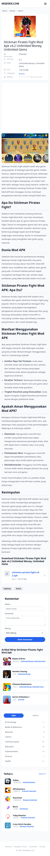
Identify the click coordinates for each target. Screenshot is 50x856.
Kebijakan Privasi (20, 846)
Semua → (42, 774)
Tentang (8, 846)
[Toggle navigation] (45, 4)
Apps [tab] (14, 715)
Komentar (9, 613)
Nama (7, 604)
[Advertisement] (25, 108)
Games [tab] (36, 715)
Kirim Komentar (25, 639)
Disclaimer (33, 846)
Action (22, 73)
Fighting (7, 588)
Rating (8, 628)
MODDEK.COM (10, 3)
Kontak (42, 846)
